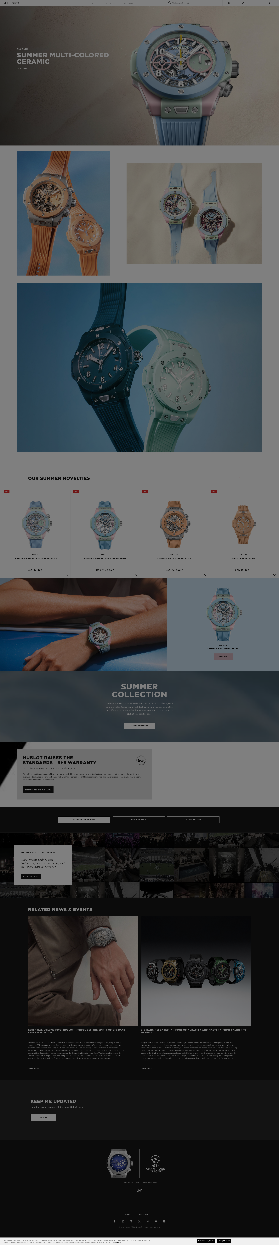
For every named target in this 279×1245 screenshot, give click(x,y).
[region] (139, 1241)
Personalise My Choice (206, 1241)
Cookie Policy (116, 1242)
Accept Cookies (224, 1241)
